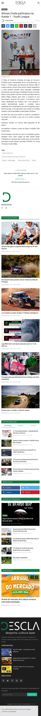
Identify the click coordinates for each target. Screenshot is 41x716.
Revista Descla (9, 20)
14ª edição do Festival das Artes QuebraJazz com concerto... (23, 549)
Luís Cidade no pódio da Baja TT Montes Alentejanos (19, 313)
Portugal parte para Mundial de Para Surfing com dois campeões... (20, 378)
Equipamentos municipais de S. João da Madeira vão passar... (24, 659)
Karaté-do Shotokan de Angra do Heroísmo (13, 156)
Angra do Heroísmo (7, 153)
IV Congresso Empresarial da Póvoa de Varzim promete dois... (25, 460)
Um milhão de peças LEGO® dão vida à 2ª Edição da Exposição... (26, 539)
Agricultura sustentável (20, 557)
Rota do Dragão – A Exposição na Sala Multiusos (24, 650)
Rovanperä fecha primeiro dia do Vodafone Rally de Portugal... (19, 281)
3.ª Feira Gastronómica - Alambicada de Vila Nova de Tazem (25, 432)
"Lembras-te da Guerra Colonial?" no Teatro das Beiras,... (24, 451)
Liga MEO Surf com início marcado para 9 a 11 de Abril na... (18, 345)
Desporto (4, 9)
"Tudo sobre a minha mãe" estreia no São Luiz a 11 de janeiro (20, 174)
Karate (34, 160)
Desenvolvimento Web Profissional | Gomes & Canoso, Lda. (24, 530)
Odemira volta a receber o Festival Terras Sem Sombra (26, 441)
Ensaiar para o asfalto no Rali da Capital (15, 410)
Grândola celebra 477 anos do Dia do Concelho (23, 667)
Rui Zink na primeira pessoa (20, 182)
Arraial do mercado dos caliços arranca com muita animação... (18, 600)
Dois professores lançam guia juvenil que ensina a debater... (26, 470)
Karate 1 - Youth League (8, 160)
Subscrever (32, 694)
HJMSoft (33, 704)
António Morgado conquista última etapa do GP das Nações (19, 248)
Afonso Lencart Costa (23, 160)
